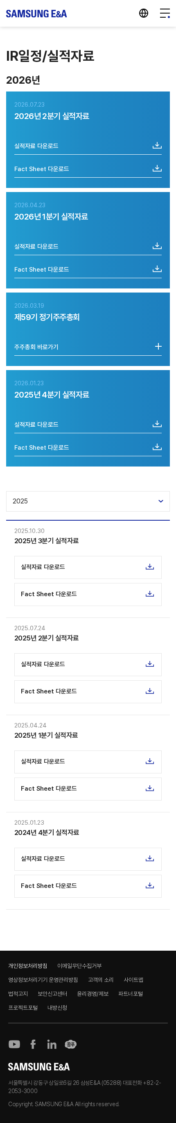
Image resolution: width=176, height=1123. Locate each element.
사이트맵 (133, 980)
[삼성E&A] (37, 13)
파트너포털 (130, 993)
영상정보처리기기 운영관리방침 (43, 980)
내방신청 (57, 1007)
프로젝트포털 (23, 1007)
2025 (20, 501)
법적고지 (18, 993)
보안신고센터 (52, 993)
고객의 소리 (101, 980)
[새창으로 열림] (14, 1044)
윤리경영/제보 (92, 993)
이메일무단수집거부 (79, 966)
